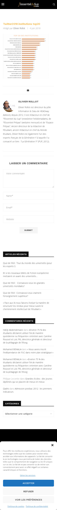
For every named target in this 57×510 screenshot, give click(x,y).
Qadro (6, 388)
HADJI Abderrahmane (13, 329)
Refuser (28, 491)
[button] (52, 445)
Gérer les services (27, 475)
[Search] (53, 4)
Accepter (28, 483)
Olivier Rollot (19, 28)
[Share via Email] (28, 90)
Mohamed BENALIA (12, 349)
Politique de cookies (16, 506)
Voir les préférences (28, 499)
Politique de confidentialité (37, 506)
